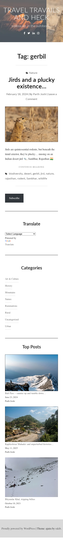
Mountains (10, 292)
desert (27, 173)
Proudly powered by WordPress (18, 528)
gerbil (36, 173)
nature (50, 173)
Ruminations (11, 305)
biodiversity (16, 173)
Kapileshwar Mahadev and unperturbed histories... (29, 444)
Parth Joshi (39, 94)
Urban (8, 326)
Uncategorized (12, 319)
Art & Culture (12, 278)
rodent (21, 178)
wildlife (42, 178)
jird (43, 173)
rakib (58, 528)
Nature (33, 73)
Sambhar (32, 178)
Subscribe (14, 198)
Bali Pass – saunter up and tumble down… (26, 393)
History (8, 285)
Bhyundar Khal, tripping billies (20, 499)
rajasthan (10, 178)
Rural (7, 312)
